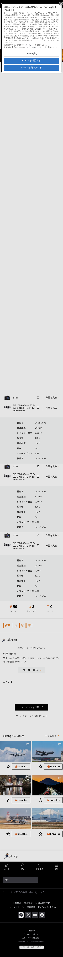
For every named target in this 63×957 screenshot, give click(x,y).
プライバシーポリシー (36, 47)
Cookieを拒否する (31, 60)
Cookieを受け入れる (31, 67)
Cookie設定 (31, 53)
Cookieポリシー (29, 45)
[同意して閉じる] (61, 3)
